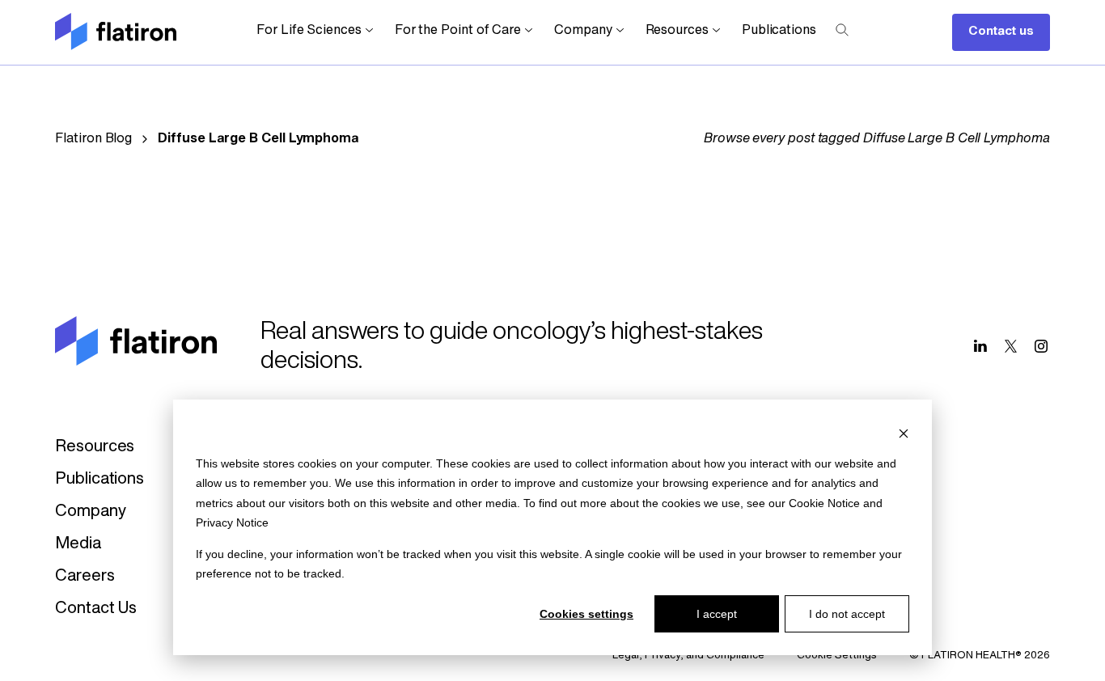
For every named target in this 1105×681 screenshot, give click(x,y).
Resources (677, 30)
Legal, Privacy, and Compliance (688, 655)
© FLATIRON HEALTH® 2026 (979, 655)
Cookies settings (586, 613)
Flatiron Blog (93, 139)
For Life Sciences (309, 30)
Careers (84, 577)
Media (78, 544)
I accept (716, 613)
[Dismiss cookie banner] (903, 432)
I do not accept (847, 613)
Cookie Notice (824, 503)
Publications (779, 30)
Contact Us (96, 609)
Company (583, 30)
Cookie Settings (837, 655)
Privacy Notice (232, 522)
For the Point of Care (458, 30)
